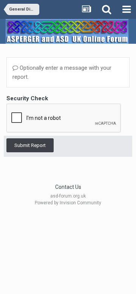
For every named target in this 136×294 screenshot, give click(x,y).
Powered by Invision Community (68, 202)
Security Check (27, 98)
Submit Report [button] (30, 145)
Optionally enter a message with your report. (61, 72)
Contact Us (68, 187)
